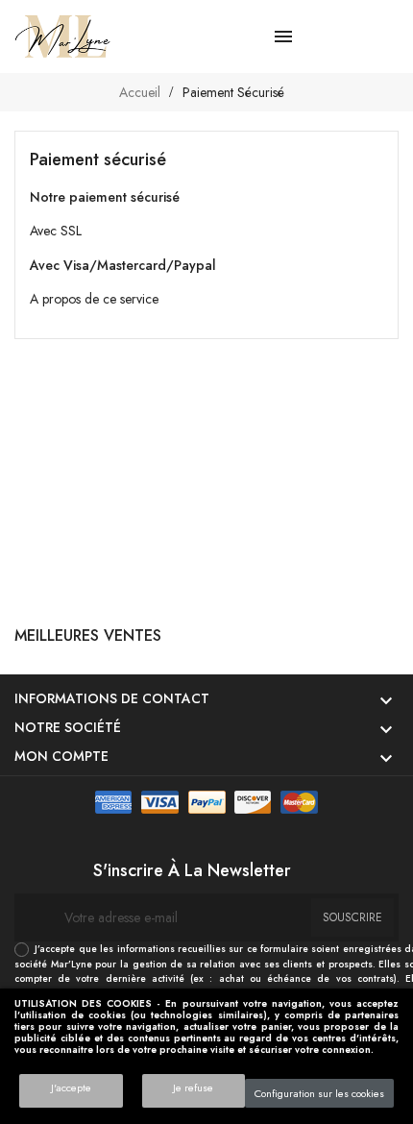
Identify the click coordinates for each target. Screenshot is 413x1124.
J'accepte (71, 1087)
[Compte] (356, 36)
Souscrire (352, 917)
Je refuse (193, 1087)
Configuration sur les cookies (319, 1093)
